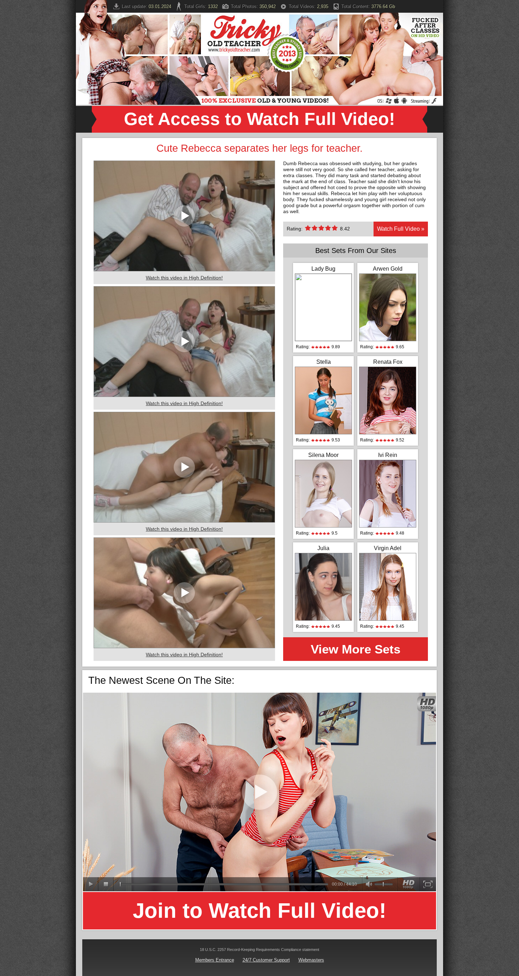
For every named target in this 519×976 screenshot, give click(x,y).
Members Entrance (214, 960)
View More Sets (355, 649)
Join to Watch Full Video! (259, 910)
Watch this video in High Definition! (184, 278)
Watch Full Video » (400, 229)
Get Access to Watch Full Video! (259, 119)
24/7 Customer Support (266, 960)
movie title (259, 792)
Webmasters (311, 960)
